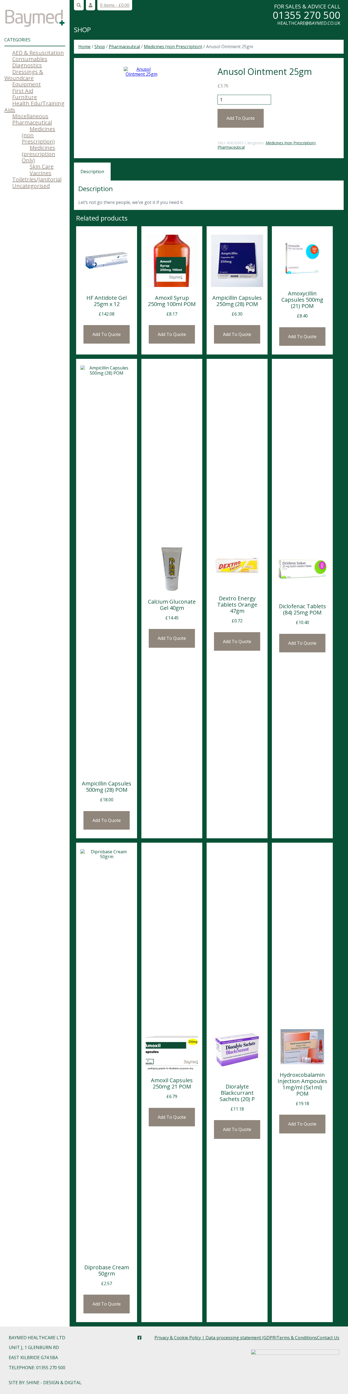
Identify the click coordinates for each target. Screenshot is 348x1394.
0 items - (114, 5)
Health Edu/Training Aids (34, 106)
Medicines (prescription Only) (38, 154)
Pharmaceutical (32, 122)
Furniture (24, 97)
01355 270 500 (306, 15)
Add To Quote (240, 118)
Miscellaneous (30, 116)
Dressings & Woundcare (23, 75)
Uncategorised (31, 185)
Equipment (26, 84)
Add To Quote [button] (106, 334)
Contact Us (328, 1338)
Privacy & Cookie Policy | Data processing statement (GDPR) (215, 1338)
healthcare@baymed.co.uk (308, 23)
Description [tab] (92, 172)
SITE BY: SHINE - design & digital (45, 1383)
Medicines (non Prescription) (173, 47)
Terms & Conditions (296, 1338)
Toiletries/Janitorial (36, 179)
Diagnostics (27, 65)
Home (84, 47)
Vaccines (40, 173)
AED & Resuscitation (38, 52)
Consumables (29, 59)
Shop (82, 29)
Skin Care (42, 166)
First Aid (22, 90)
